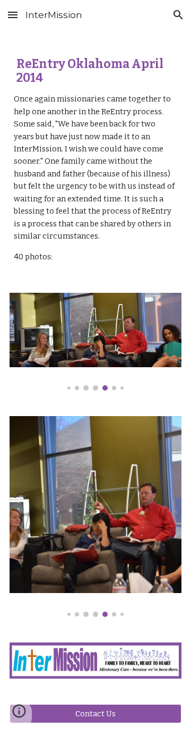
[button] (12, 14)
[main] (95, 155)
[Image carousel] (95, 342)
